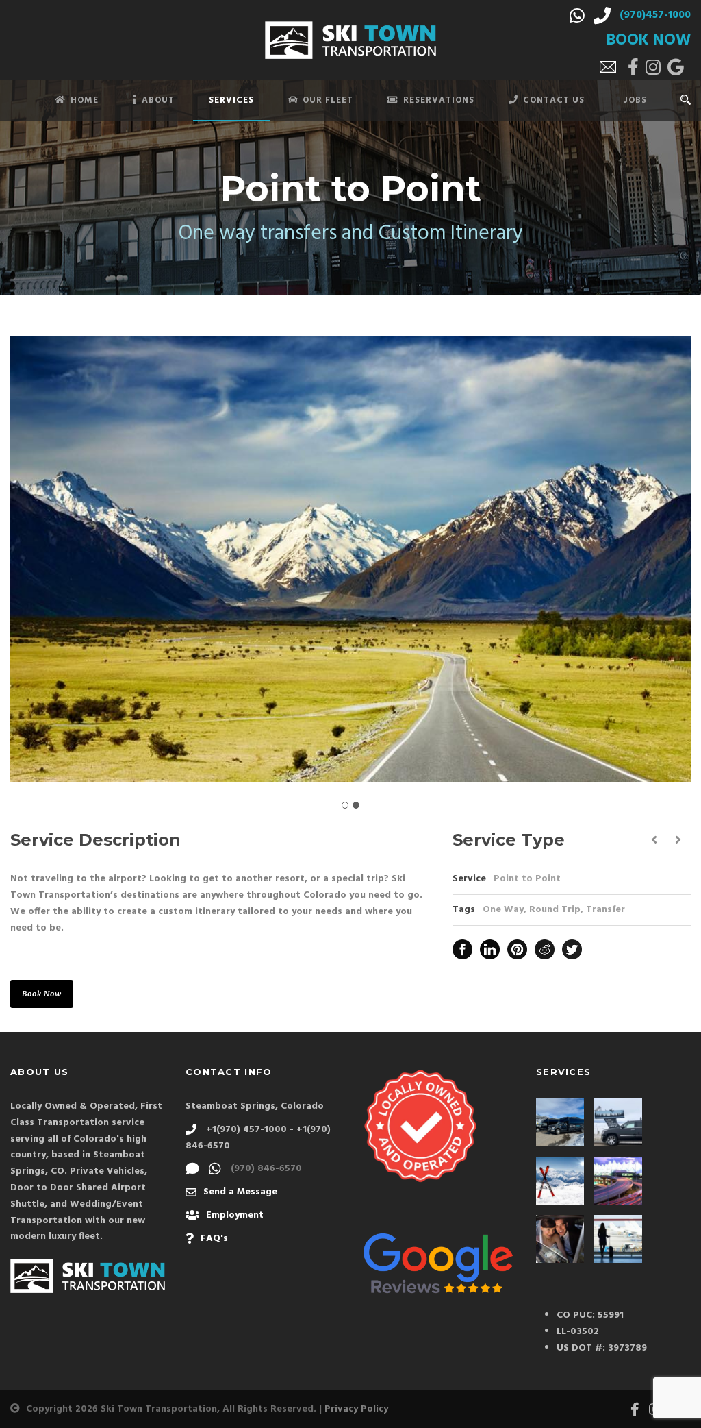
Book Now (42, 993)
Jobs (635, 100)
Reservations (438, 100)
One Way (503, 910)
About (158, 100)
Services (231, 100)
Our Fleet (328, 100)
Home (85, 100)
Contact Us (554, 100)
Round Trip (555, 910)
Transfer (605, 910)
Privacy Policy (356, 1409)
